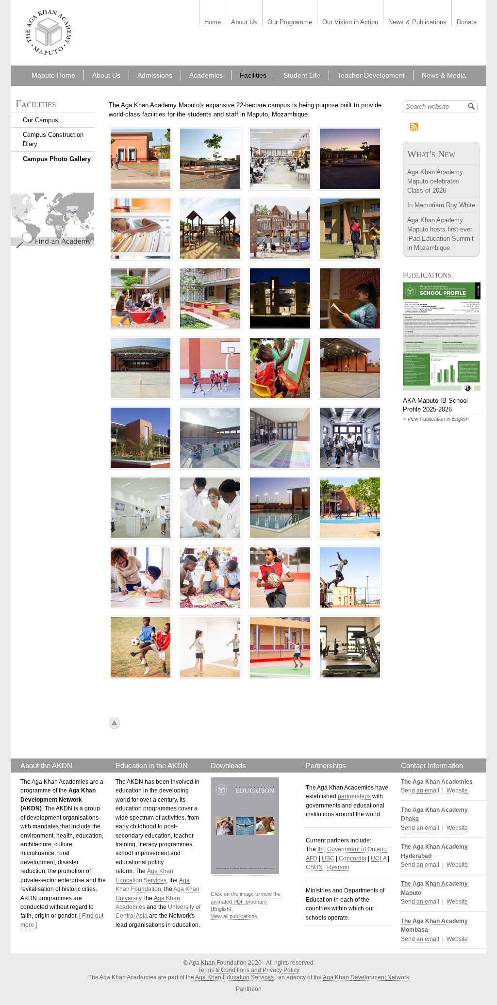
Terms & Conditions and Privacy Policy (248, 970)
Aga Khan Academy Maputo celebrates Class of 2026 (435, 181)
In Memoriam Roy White (441, 205)
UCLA (378, 858)
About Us (244, 22)
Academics (206, 75)
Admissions (154, 75)
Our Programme (289, 22)
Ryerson (338, 867)
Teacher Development (371, 75)
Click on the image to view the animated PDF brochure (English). (246, 901)
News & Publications (417, 22)
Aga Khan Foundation (218, 963)
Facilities (253, 75)
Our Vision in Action (350, 22)
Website (457, 790)
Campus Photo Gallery (57, 159)
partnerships (354, 796)
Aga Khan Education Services (234, 977)
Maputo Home (53, 75)
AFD (311, 858)
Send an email (420, 790)
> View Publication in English (436, 419)
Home (212, 22)
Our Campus (40, 120)
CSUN (314, 867)
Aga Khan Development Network (366, 977)
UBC (328, 858)
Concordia (352, 858)
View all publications (234, 916)
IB (320, 849)
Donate (467, 22)
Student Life (301, 75)
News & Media (444, 75)
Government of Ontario (357, 849)
